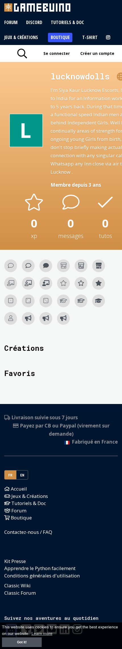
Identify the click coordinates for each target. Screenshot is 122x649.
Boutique (60, 37)
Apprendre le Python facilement (39, 568)
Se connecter (56, 53)
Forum (11, 22)
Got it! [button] (22, 642)
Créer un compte (97, 53)
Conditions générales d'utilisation (42, 575)
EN (22, 475)
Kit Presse (15, 561)
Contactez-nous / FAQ (28, 532)
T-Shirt (90, 37)
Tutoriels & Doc (67, 22)
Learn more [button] (41, 633)
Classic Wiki (17, 585)
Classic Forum (20, 593)
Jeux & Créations (21, 37)
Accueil (18, 488)
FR (10, 475)
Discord (34, 22)
